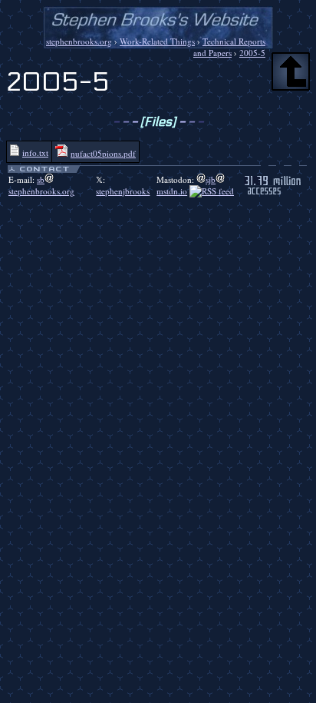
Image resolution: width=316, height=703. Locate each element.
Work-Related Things (157, 41)
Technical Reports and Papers (229, 46)
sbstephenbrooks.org (41, 185)
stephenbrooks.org (79, 41)
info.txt (35, 152)
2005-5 (252, 52)
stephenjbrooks (123, 191)
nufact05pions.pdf (103, 153)
